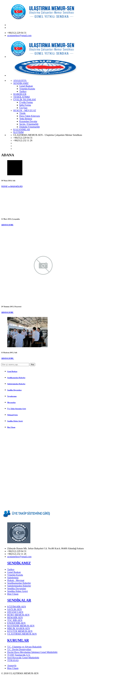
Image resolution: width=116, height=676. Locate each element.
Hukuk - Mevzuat (15, 580)
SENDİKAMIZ (19, 563)
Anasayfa (11, 665)
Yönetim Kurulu (15, 575)
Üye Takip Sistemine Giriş (16, 409)
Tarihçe (10, 569)
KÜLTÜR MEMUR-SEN (19, 631)
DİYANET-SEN (15, 612)
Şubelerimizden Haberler (16, 384)
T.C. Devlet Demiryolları (19, 649)
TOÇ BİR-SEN (14, 620)
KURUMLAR (18, 640)
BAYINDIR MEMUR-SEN (20, 625)
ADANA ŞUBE (7, 225)
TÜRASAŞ (13, 660)
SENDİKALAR (19, 600)
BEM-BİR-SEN (15, 617)
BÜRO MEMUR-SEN (18, 615)
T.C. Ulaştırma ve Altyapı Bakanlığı (24, 646)
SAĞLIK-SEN (14, 609)
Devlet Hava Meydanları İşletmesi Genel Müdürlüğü (32, 652)
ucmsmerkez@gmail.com (19, 35)
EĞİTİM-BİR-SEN (16, 606)
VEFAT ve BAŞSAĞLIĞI (12, 186)
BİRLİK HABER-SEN (18, 628)
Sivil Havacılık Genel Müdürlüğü (23, 657)
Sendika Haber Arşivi (15, 421)
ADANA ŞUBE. (7, 358)
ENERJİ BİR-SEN (16, 623)
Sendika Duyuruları (14, 390)
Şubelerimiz (13, 577)
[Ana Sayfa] (45, 19)
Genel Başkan (12, 371)
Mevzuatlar (11, 402)
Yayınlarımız (12, 396)
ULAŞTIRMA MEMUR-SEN (22, 634)
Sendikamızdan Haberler (16, 378)
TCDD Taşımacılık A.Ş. (18, 655)
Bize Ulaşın (11, 427)
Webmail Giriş (12, 415)
